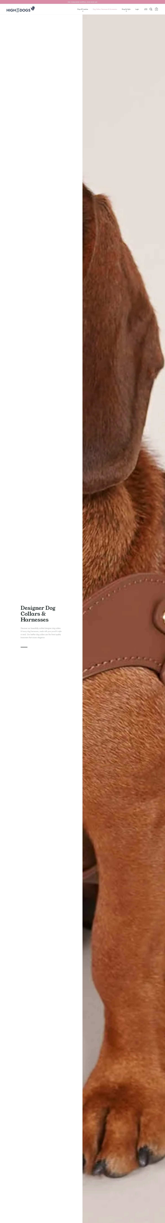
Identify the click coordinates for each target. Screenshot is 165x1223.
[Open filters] (146, 9)
